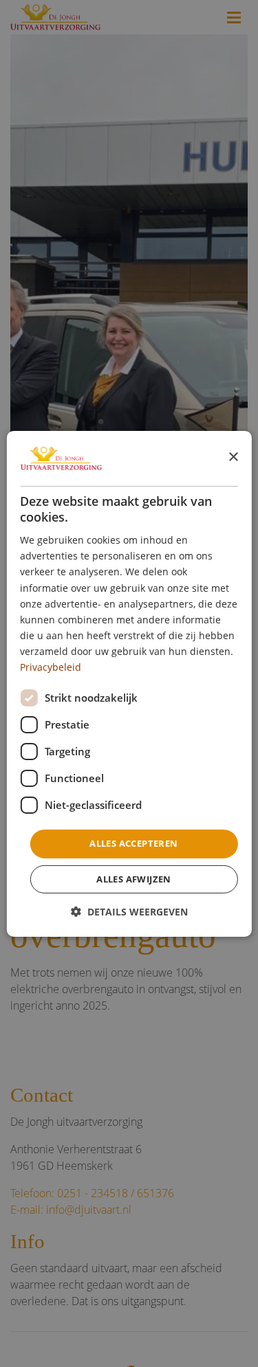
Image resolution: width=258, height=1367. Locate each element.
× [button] (233, 457)
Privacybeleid (50, 667)
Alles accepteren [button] (133, 843)
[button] (129, 912)
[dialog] (128, 683)
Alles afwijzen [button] (133, 879)
